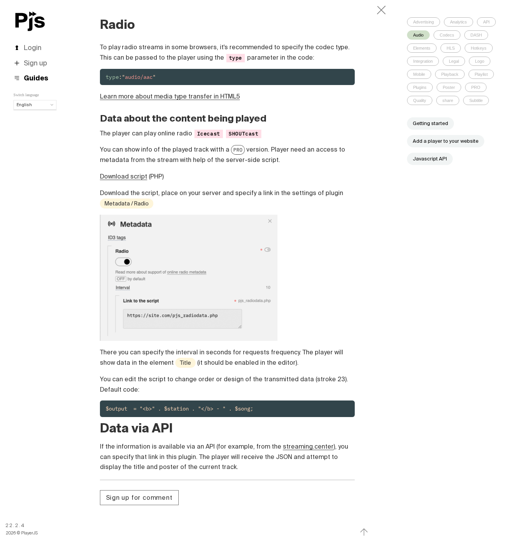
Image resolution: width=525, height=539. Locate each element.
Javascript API (430, 159)
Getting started (430, 123)
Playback (450, 74)
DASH (476, 35)
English (24, 104)
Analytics (458, 22)
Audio (418, 35)
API (486, 22)
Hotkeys (479, 48)
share (447, 100)
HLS (451, 48)
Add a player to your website (445, 141)
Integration (423, 61)
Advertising (423, 22)
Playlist (481, 74)
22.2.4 (15, 525)
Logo (479, 61)
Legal (454, 61)
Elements (421, 48)
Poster (449, 87)
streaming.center (308, 446)
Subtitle (476, 100)
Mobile (419, 74)
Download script (123, 176)
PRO (238, 150)
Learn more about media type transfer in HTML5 (170, 96)
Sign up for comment (139, 497)
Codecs (447, 35)
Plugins (420, 87)
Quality (419, 100)
